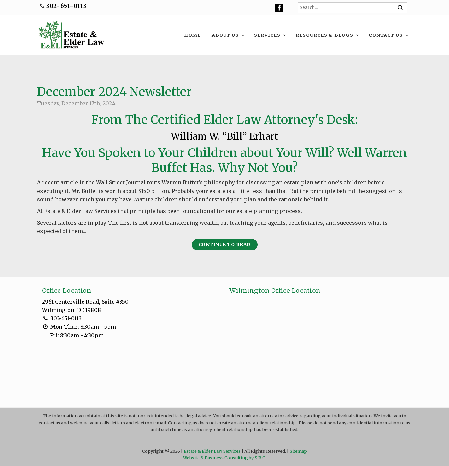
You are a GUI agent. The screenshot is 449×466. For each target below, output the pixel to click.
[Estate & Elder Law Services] (70, 35)
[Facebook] (279, 7)
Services (267, 35)
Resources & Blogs (324, 35)
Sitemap (298, 451)
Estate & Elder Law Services (212, 451)
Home (192, 35)
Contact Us (386, 35)
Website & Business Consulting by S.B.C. (224, 457)
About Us (225, 35)
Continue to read (225, 244)
